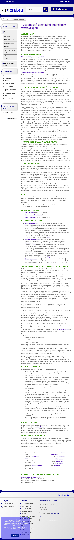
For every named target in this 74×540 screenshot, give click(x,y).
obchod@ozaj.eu (53, 520)
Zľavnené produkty (27, 503)
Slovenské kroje (9, 32)
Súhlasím (15, 535)
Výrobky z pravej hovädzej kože (59, 490)
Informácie (8, 72)
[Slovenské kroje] (12, 118)
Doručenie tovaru (9, 83)
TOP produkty (26, 508)
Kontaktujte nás (27, 511)
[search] (45, 9)
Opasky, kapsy (9, 43)
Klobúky (7, 36)
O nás (6, 76)
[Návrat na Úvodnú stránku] (3, 19)
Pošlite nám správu (66, 1)
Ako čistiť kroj (9, 98)
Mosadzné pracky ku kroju (9, 57)
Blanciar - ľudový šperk (9, 51)
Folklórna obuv (9, 39)
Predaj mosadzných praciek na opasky (38, 490)
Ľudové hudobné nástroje (8, 64)
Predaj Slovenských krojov (18, 490)
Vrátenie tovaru (9, 112)
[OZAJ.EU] (12, 11)
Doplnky (7, 46)
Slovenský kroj (5, 490)
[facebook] (71, 495)
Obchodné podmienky (28, 516)
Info (8, 19)
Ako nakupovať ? (10, 86)
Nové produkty (26, 506)
